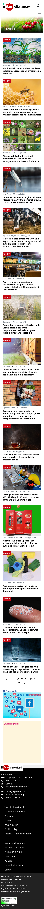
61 (35, 679)
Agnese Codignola (10, 235)
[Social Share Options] (6, 760)
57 (17, 679)
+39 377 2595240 (14, 797)
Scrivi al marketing (15, 794)
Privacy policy (11, 824)
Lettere (7, 869)
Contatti (8, 820)
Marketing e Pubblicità (15, 811)
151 (20, 683)
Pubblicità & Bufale (13, 852)
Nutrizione (9, 856)
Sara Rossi (7, 194)
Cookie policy (10, 829)
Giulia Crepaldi (9, 106)
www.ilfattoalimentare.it (17, 786)
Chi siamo (9, 816)
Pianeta (8, 860)
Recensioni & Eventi (13, 865)
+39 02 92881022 (14, 780)
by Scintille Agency (8, 906)
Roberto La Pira (9, 491)
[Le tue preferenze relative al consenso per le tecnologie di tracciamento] (4, 4)
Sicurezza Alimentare (14, 843)
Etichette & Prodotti (14, 847)
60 (31, 679)
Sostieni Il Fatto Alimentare (17, 833)
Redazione (7, 65)
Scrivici (9, 783)
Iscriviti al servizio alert (15, 807)
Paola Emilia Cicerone (12, 537)
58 (22, 679)
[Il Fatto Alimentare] (17, 6)
